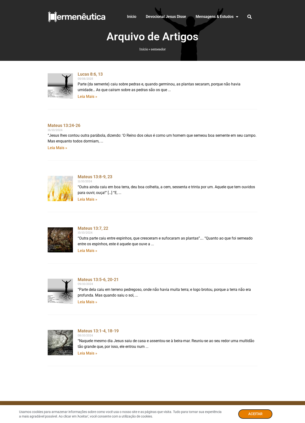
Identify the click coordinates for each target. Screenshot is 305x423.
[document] (152, 211)
